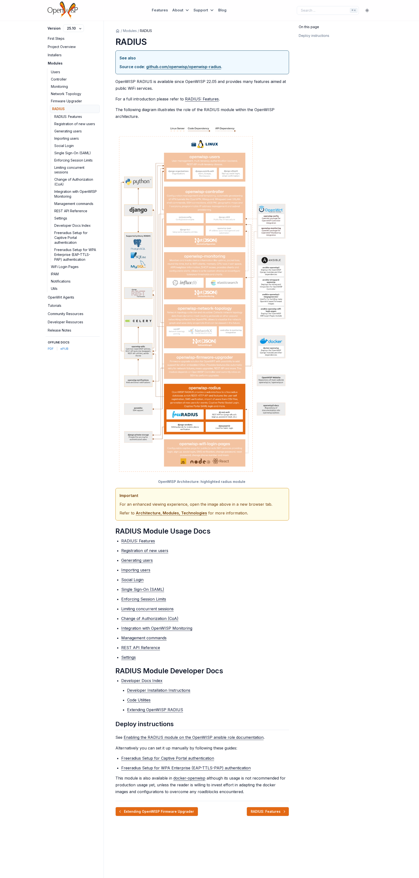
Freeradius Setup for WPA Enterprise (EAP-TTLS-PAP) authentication (75, 254)
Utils (54, 288)
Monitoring (59, 86)
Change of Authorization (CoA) (73, 181)
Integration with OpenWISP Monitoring (75, 193)
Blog (222, 10)
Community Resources (65, 314)
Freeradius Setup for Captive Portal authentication (71, 237)
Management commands (73, 204)
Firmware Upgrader (66, 101)
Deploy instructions (314, 35)
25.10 (72, 28)
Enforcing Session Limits (73, 160)
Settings (60, 218)
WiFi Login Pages (65, 267)
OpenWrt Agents (61, 297)
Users (55, 72)
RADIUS (58, 109)
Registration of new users (74, 124)
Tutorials (54, 305)
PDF (51, 348)
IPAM (55, 274)
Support (201, 10)
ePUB (64, 348)
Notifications (61, 281)
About (178, 10)
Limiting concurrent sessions (69, 169)
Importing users (66, 138)
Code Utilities (139, 700)
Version (54, 28)
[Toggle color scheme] (367, 10)
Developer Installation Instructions (158, 690)
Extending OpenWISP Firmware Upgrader (159, 811)
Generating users (68, 131)
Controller (59, 79)
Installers (55, 55)
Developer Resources (65, 322)
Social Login (64, 146)
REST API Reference (70, 211)
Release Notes (59, 330)
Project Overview (62, 47)
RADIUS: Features (68, 116)
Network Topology (66, 94)
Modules (55, 63)
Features (160, 10)
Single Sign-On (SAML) (72, 153)
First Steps (56, 38)
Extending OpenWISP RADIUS (155, 709)
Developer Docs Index (72, 225)
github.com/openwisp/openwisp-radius (183, 66)
